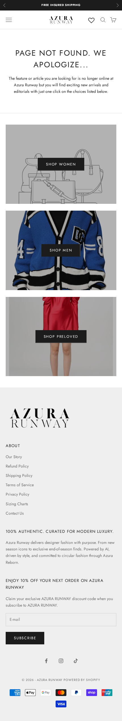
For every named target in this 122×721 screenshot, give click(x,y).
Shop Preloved (61, 336)
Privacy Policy (17, 494)
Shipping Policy (19, 475)
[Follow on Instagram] (61, 661)
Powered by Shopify (82, 680)
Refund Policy (17, 466)
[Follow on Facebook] (46, 661)
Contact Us (15, 513)
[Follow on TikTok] (76, 661)
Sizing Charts (17, 504)
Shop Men (61, 250)
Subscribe (25, 638)
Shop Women (61, 164)
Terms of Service (20, 485)
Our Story (14, 457)
